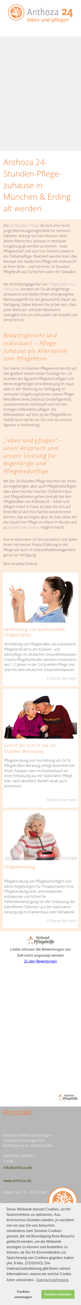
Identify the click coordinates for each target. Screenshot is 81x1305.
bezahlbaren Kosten (23, 527)
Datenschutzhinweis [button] (52, 1280)
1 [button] (26, 133)
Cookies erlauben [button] (57, 1294)
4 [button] (46, 133)
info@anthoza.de (17, 1167)
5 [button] (53, 133)
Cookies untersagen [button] (23, 1294)
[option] (40, 93)
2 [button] (33, 133)
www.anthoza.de (17, 1180)
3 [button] (40, 133)
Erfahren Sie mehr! (62, 678)
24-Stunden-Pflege (24, 225)
